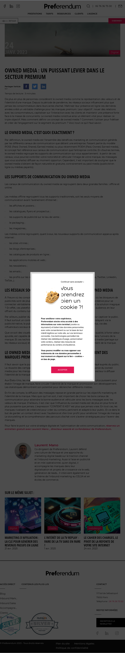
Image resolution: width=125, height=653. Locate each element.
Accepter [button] (62, 370)
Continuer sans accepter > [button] (72, 281)
